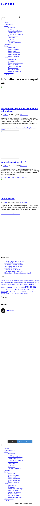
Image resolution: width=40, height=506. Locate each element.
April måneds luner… (10, 268)
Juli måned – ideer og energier (13, 263)
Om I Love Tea (8, 73)
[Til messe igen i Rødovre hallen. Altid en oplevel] (20, 328)
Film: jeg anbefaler (13, 69)
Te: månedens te (13, 36)
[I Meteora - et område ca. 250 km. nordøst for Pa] (20, 380)
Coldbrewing (26, 280)
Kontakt (6, 74)
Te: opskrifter (12, 39)
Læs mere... (14, 177)
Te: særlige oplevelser (14, 32)
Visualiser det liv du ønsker (12, 269)
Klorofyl (17, 284)
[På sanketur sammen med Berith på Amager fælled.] (20, 355)
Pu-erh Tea (22, 287)
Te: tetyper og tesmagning (15, 34)
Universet (17, 293)
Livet (6, 58)
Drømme (9, 282)
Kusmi (21, 284)
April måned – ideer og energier (13, 271)
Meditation (11, 61)
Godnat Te (21, 282)
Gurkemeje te (9, 284)
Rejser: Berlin (12, 47)
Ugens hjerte (12, 59)
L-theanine (26, 284)
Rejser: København (14, 49)
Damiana (31, 280)
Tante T (16, 289)
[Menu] (1, 19)
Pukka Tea (30, 286)
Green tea (26, 282)
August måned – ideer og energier (14, 261)
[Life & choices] (15, 194)
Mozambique (9, 287)
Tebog (8, 291)
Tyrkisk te (3, 293)
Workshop (26, 293)
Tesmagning (29, 291)
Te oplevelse (18, 291)
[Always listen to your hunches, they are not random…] (15, 104)
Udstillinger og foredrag (15, 71)
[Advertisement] (20, 235)
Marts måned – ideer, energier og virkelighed (17, 273)
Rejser (6, 46)
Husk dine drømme (13, 64)
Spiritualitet (7, 44)
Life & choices (8, 198)
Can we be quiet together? (13, 162)
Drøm (5, 282)
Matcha (32, 284)
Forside (6, 22)
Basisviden (11, 27)
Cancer (21, 280)
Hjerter (13, 284)
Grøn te (37, 282)
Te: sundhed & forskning (15, 31)
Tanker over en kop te (14, 66)
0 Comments (24, 115)
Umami (11, 293)
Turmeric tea (35, 291)
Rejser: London (12, 51)
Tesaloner (23, 291)
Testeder (10, 29)
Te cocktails (12, 291)
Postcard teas (16, 287)
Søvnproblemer (9, 289)
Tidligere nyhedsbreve (14, 42)
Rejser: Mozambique (14, 53)
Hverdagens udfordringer (15, 63)
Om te (6, 26)
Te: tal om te (11, 37)
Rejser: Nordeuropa (14, 54)
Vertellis (21, 293)
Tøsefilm (7, 293)
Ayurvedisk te (11, 280)
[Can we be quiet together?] (10, 158)
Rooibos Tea (3, 289)
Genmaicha (16, 282)
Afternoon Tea (4, 280)
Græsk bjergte (31, 282)
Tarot (21, 289)
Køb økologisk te (9, 24)
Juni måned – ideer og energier (13, 264)
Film (12, 282)
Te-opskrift (27, 289)
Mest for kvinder (13, 68)
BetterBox (17, 280)
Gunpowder (3, 284)
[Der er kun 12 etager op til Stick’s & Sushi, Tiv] (20, 430)
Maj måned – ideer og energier (13, 266)
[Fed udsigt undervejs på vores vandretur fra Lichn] (20, 401)
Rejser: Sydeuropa (13, 56)
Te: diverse (11, 41)
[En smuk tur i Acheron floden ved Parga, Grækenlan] (20, 415)
